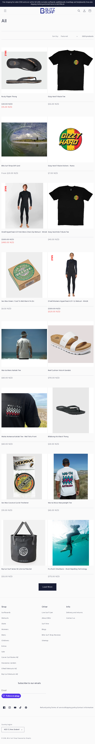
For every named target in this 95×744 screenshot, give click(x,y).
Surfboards (6, 612)
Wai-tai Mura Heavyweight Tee (60, 503)
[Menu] (5, 11)
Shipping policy (71, 707)
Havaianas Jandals (8, 663)
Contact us (70, 618)
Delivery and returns (74, 612)
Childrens (5, 640)
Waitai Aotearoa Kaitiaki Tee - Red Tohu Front (19, 437)
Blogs (44, 629)
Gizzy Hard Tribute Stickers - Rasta (61, 166)
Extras (4, 646)
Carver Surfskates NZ (9, 657)
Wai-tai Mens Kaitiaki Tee (11, 370)
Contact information (85, 707)
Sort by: (55, 36)
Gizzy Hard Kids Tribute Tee (58, 232)
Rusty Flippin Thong (9, 97)
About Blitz (46, 618)
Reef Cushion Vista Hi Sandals (59, 370)
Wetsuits (5, 618)
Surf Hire (45, 623)
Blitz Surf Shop (12, 738)
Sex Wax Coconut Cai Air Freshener (15, 503)
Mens (3, 635)
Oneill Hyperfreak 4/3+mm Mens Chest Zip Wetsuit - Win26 (24, 232)
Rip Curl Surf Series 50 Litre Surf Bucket (16, 569)
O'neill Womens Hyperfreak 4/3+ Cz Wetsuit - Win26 (68, 301)
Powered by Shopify (24, 738)
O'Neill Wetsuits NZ (9, 668)
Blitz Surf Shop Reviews (51, 635)
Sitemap (45, 640)
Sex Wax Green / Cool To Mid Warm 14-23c (17, 301)
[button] (79, 11)
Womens (5, 629)
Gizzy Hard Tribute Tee (56, 97)
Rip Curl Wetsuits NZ (9, 674)
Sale (3, 651)
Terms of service (58, 707)
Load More (47, 587)
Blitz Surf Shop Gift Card (10, 166)
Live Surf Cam (47, 612)
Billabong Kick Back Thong (58, 437)
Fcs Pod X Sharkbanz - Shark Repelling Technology (67, 569)
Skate (3, 623)
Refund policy (45, 707)
